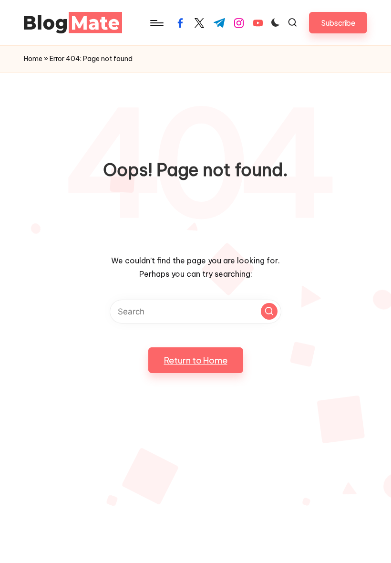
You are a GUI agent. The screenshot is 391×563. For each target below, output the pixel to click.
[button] (338, 22)
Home (33, 58)
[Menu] (156, 23)
